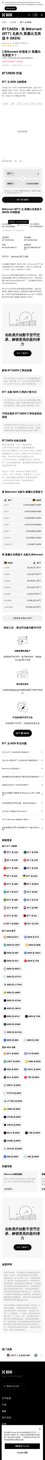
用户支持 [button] (6, 1417)
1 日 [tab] (12, 104)
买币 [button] (4, 1424)
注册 (35, 15)
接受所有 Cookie (22, 1446)
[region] (22, 1442)
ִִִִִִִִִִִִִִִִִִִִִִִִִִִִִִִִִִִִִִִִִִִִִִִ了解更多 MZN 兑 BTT (22, 618)
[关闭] (40, 1428)
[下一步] (41, 1355)
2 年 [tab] (39, 104)
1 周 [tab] (19, 104)
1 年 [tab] (32, 104)
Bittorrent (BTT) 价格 (19, 256)
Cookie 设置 (22, 1452)
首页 (4, 22)
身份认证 (14, 690)
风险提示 (17, 1297)
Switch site (10, 8)
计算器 (13, 22)
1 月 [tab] (25, 104)
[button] (29, 14)
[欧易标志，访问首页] (7, 15)
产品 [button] (4, 1404)
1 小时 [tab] (5, 104)
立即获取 (8, 1189)
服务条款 (7, 1297)
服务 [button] (4, 1411)
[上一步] (3, 1355)
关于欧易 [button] (6, 1398)
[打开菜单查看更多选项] (41, 15)
